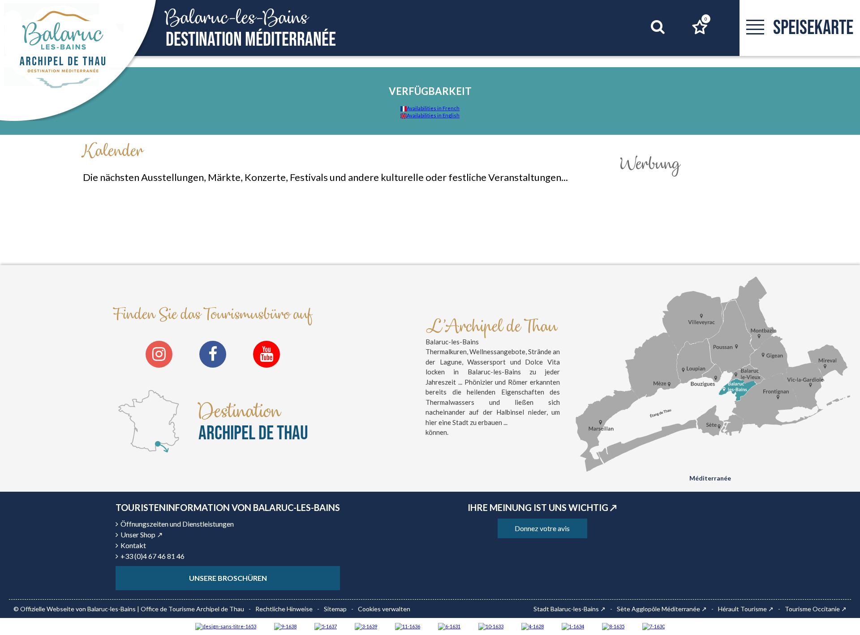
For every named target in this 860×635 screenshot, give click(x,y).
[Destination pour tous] (325, 626)
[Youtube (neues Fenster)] (266, 354)
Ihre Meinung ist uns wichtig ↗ (542, 507)
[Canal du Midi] (653, 626)
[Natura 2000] (490, 626)
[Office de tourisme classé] (407, 626)
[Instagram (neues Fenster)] (159, 354)
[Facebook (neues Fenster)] (212, 354)
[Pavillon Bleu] (449, 626)
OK (646, 44)
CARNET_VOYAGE (706, 18)
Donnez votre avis (542, 528)
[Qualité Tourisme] (225, 626)
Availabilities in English (433, 115)
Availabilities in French (433, 108)
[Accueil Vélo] (366, 626)
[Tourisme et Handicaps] (285, 626)
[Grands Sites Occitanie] (573, 626)
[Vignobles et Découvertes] (613, 626)
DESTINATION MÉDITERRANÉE (251, 29)
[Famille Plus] (532, 626)
